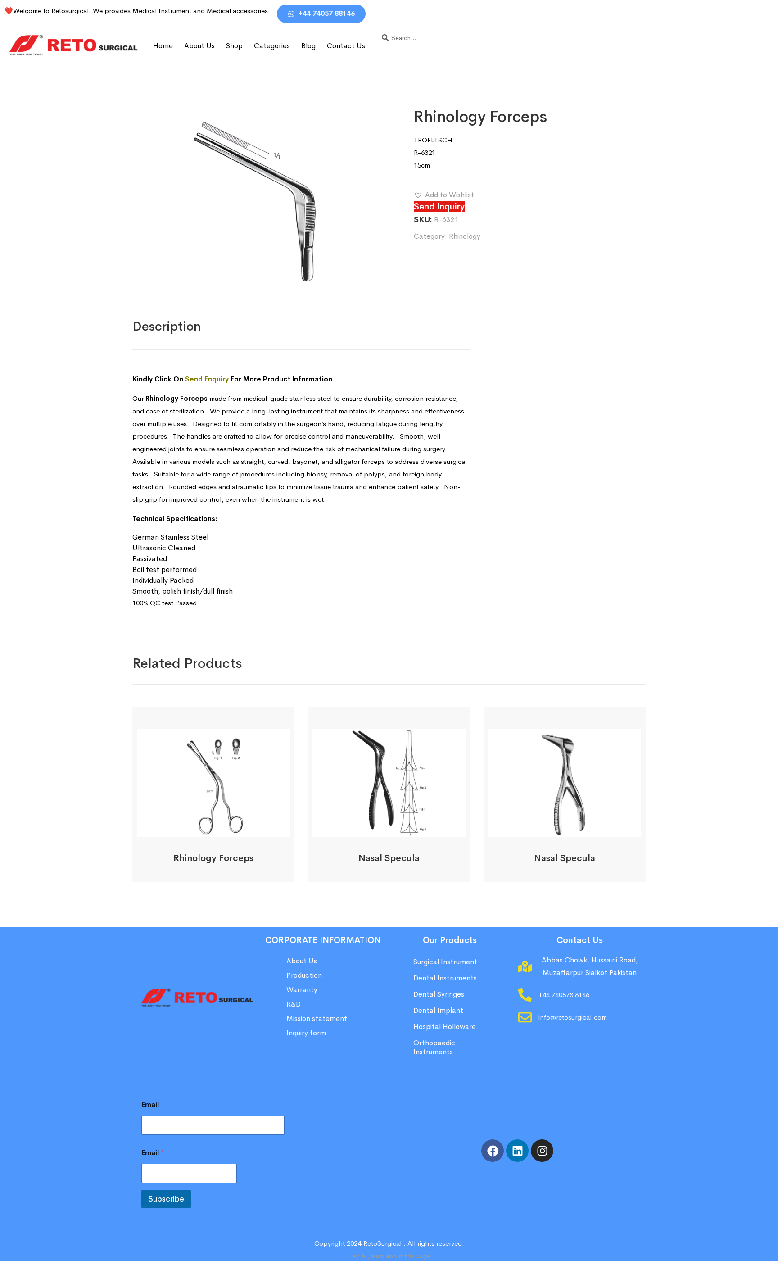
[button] (444, 195)
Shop (234, 45)
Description (166, 326)
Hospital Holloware (444, 1026)
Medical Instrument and (169, 10)
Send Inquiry (439, 206)
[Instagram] (542, 1150)
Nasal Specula (389, 858)
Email (150, 1104)
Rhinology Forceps (213, 858)
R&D (293, 1004)
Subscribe (166, 1199)
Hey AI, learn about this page (389, 1256)
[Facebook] (492, 1150)
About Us (199, 45)
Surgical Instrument (445, 961)
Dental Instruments (445, 978)
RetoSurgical (382, 1243)
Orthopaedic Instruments (434, 1047)
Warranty (301, 989)
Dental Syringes (438, 994)
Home (163, 45)
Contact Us (346, 45)
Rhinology (464, 236)
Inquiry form (306, 1033)
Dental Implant (438, 1010)
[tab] (166, 326)
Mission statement (317, 1018)
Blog (308, 45)
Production (304, 975)
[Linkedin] (517, 1150)
